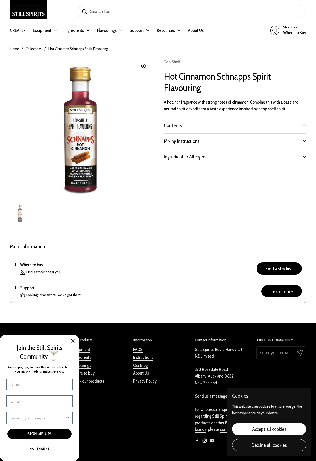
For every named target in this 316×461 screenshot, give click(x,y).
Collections (34, 48)
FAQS (138, 349)
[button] (235, 125)
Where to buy (83, 373)
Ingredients (81, 357)
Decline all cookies (269, 445)
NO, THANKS (40, 448)
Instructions (143, 357)
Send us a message (211, 396)
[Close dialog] (73, 341)
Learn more (282, 291)
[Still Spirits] (28, 11)
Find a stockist (279, 268)
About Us (141, 373)
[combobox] (38, 418)
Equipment (81, 349)
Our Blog (140, 365)
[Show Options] (67, 418)
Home (14, 48)
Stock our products (88, 381)
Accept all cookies (269, 429)
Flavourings (81, 365)
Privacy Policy (145, 381)
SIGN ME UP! (39, 433)
